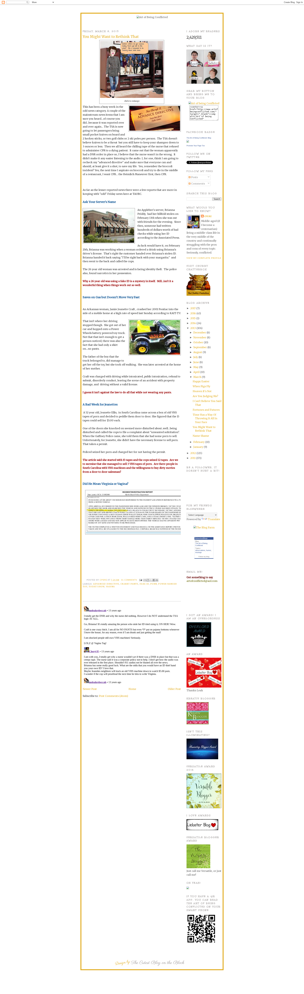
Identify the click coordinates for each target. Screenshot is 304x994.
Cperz (104, 580)
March (197, 377)
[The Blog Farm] (204, 527)
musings (198, 552)
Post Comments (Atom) (113, 696)
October (198, 342)
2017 (193, 308)
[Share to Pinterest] (156, 580)
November (200, 337)
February (199, 442)
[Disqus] (132, 644)
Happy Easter (201, 381)
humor (208, 550)
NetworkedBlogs (201, 538)
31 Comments (129, 580)
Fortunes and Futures (206, 409)
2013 (193, 328)
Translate (214, 519)
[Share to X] (150, 580)
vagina (110, 586)
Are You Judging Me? (205, 396)
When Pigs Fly (201, 386)
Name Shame (201, 435)
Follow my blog (204, 556)
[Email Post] (140, 580)
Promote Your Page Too (196, 146)
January (198, 446)
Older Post (174, 689)
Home (132, 689)
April (196, 372)
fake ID (144, 584)
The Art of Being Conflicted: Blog (199, 138)
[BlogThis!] (147, 580)
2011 (193, 458)
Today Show (96, 586)
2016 (193, 313)
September (200, 347)
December (200, 332)
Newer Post (90, 689)
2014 (193, 323)
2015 (193, 318)
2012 (193, 453)
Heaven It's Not (202, 391)
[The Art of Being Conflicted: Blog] (188, 141)
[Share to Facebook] (153, 580)
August (198, 352)
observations (200, 550)
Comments (197, 183)
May (196, 367)
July (196, 357)
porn (153, 584)
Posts (194, 177)
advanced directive (106, 584)
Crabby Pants (129, 584)
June (196, 362)
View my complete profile (204, 258)
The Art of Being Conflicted (201, 544)
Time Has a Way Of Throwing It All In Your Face (205, 418)
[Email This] (144, 580)
